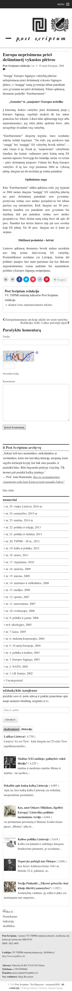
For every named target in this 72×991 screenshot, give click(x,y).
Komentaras (9, 381)
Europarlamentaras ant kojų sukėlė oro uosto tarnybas (36, 319)
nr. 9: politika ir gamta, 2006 (22, 618)
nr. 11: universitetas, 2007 (20, 604)
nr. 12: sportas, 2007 (17, 597)
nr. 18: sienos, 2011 (17, 555)
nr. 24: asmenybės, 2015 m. (22, 513)
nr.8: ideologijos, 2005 (19, 624)
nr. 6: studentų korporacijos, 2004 (25, 638)
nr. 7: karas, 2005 (16, 632)
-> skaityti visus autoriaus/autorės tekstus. (29, 305)
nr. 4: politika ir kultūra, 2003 (23, 652)
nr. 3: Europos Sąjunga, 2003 (23, 659)
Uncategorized (14, 680)
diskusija (26, 729)
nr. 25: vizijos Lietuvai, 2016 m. (24, 506)
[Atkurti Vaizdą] (37, 353)
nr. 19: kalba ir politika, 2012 (22, 548)
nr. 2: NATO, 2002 (17, 666)
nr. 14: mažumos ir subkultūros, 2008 (27, 583)
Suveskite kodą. (11, 373)
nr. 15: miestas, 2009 (18, 576)
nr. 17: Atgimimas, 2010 (20, 562)
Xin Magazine (37, 984)
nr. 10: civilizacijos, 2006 (20, 611)
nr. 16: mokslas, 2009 (18, 569)
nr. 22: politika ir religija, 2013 (23, 527)
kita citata (8, 490)
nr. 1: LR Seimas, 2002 (19, 673)
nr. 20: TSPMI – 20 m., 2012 (23, 541)
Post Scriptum (21, 984)
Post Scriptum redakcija (16, 66)
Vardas (6, 336)
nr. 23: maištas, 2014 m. (19, 520)
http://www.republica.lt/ (13, 956)
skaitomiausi (11, 729)
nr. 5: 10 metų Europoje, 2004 (48, 65)
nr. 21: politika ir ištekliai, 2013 (24, 534)
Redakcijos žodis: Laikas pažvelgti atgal (43, 323)
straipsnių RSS (53, 984)
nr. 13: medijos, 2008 (18, 590)
